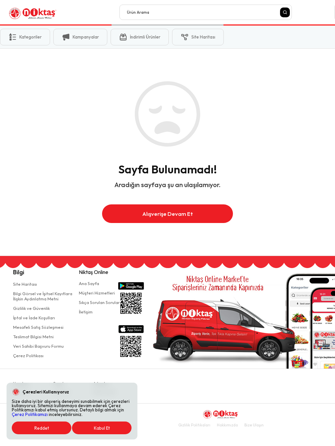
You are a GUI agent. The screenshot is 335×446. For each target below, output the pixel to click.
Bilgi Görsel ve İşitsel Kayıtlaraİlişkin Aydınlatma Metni (42, 296)
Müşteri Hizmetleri (97, 292)
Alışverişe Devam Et (167, 213)
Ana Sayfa (89, 283)
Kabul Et (102, 428)
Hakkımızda (227, 424)
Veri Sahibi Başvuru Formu (38, 346)
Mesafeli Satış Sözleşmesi (38, 327)
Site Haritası (25, 284)
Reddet (41, 428)
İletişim (86, 311)
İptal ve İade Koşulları (34, 317)
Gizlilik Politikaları (194, 424)
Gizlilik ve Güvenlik (31, 308)
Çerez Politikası (28, 355)
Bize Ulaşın (254, 424)
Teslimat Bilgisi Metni (33, 336)
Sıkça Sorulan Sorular (99, 302)
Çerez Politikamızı (30, 414)
